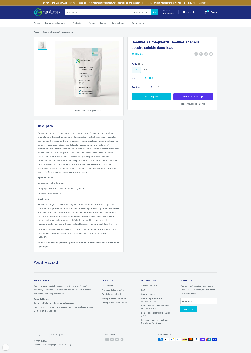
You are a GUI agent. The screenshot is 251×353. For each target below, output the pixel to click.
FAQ (143, 290)
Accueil (37, 32)
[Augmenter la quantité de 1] (158, 87)
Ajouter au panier (151, 96)
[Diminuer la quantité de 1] (144, 87)
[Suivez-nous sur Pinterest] (112, 339)
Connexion (136, 23)
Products (77, 23)
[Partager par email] (211, 54)
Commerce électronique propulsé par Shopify (52, 344)
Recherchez (107, 285)
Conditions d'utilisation (112, 294)
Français (38, 335)
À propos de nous (149, 285)
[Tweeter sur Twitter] (206, 54)
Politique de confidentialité (114, 302)
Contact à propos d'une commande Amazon (151, 299)
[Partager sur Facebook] (196, 54)
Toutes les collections (55, 23)
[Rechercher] (154, 12)
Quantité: (136, 87)
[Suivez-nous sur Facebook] (107, 339)
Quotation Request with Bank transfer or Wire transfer (154, 321)
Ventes (91, 23)
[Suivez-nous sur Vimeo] (122, 339)
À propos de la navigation (113, 290)
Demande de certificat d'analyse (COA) (155, 314)
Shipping (103, 23)
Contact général (148, 294)
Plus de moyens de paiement (193, 103)
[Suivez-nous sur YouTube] (117, 339)
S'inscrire (188, 309)
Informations (118, 23)
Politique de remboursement (115, 298)
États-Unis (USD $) (58, 335)
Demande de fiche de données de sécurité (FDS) (155, 307)
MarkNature (137, 54)
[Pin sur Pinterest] (201, 54)
